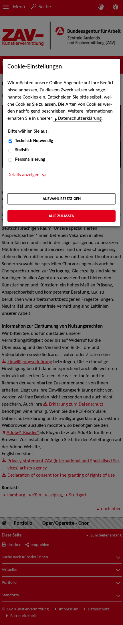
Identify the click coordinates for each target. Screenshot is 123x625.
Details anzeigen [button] (23, 175)
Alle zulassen (61, 216)
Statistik (22, 150)
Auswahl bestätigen (62, 199)
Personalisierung (30, 160)
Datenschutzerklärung (80, 118)
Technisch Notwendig (34, 141)
